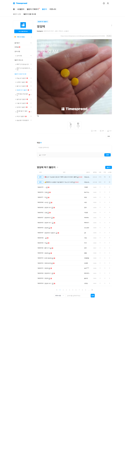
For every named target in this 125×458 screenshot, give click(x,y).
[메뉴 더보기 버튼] (111, 25)
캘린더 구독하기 (33, 9)
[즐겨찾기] (57, 167)
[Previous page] (56, 289)
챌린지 (44, 9)
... (88, 290)
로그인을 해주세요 (23, 31)
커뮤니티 (53, 9)
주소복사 (109, 36)
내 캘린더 (20, 9)
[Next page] (92, 289)
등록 (107, 155)
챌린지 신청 (17, 14)
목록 (109, 136)
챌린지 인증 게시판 (30, 14)
